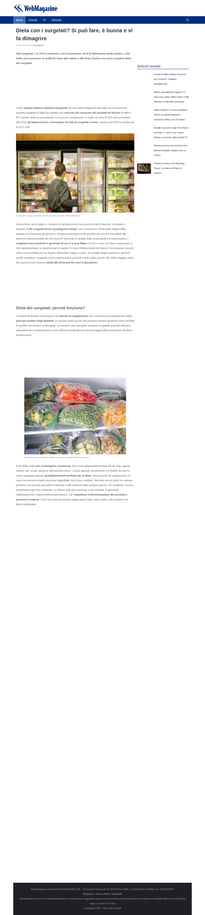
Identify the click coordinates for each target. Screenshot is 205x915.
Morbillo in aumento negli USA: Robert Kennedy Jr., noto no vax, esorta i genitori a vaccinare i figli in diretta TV (171, 132)
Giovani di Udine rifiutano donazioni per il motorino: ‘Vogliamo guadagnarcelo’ (170, 79)
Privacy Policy (103, 894)
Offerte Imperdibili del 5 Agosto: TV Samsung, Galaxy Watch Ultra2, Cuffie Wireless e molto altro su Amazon (171, 97)
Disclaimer (117, 894)
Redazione (88, 894)
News (19, 20)
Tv (44, 20)
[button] (187, 20)
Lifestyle (56, 20)
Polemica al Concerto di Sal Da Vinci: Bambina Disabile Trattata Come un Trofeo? (171, 150)
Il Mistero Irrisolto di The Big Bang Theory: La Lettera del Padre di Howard (169, 168)
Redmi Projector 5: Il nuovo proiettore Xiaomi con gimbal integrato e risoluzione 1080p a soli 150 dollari (171, 115)
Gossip (32, 20)
